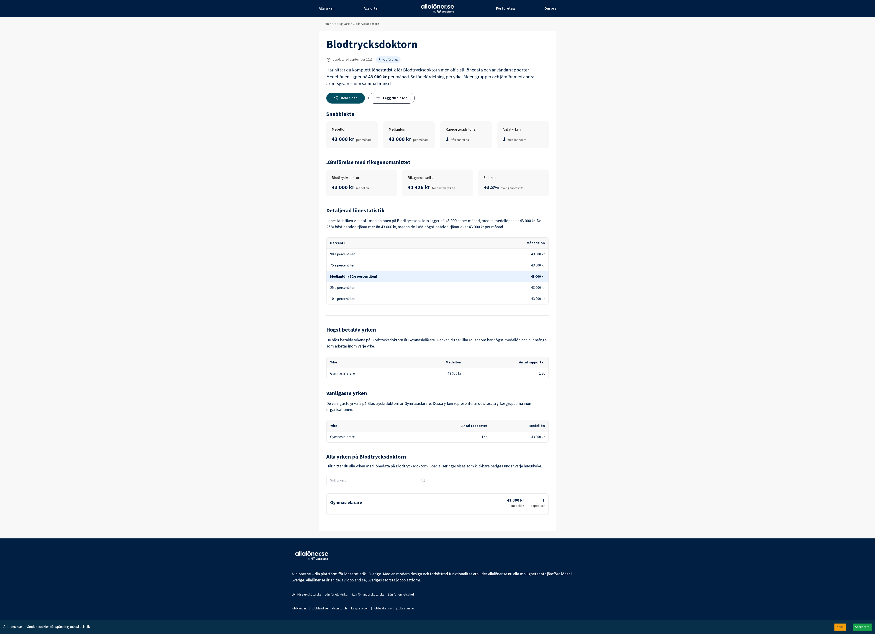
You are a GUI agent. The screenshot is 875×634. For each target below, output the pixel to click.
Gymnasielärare (346, 503)
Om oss (550, 8)
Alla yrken (327, 8)
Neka (840, 627)
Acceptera (862, 627)
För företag (505, 8)
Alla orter (371, 8)
